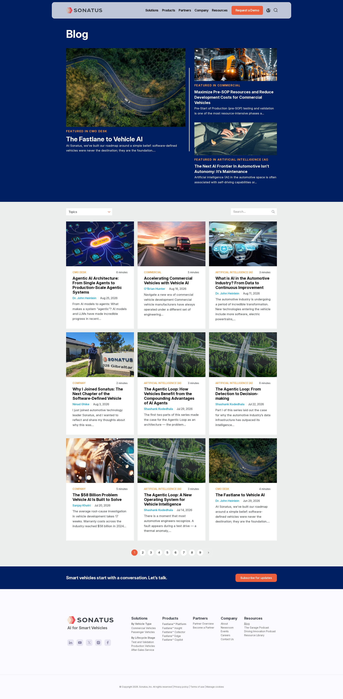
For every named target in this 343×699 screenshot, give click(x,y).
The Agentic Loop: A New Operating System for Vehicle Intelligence (168, 499)
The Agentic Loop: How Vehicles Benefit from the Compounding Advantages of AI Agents (169, 396)
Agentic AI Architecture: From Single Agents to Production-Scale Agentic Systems (97, 285)
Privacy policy (181, 686)
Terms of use (197, 686)
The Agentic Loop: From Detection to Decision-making (238, 394)
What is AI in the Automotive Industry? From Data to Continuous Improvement (242, 283)
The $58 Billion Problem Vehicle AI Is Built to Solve (97, 497)
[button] (276, 10)
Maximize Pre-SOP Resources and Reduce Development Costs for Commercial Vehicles (234, 97)
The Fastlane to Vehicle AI (104, 139)
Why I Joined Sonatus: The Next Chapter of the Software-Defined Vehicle (98, 394)
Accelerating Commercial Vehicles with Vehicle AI (168, 280)
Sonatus (143, 686)
